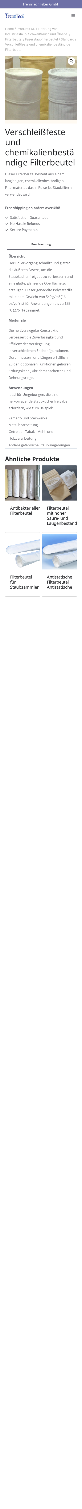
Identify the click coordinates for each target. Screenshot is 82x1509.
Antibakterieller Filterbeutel (25, 510)
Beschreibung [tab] (41, 244)
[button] (71, 61)
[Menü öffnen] (73, 15)
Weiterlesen (20, 526)
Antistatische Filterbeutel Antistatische (59, 582)
